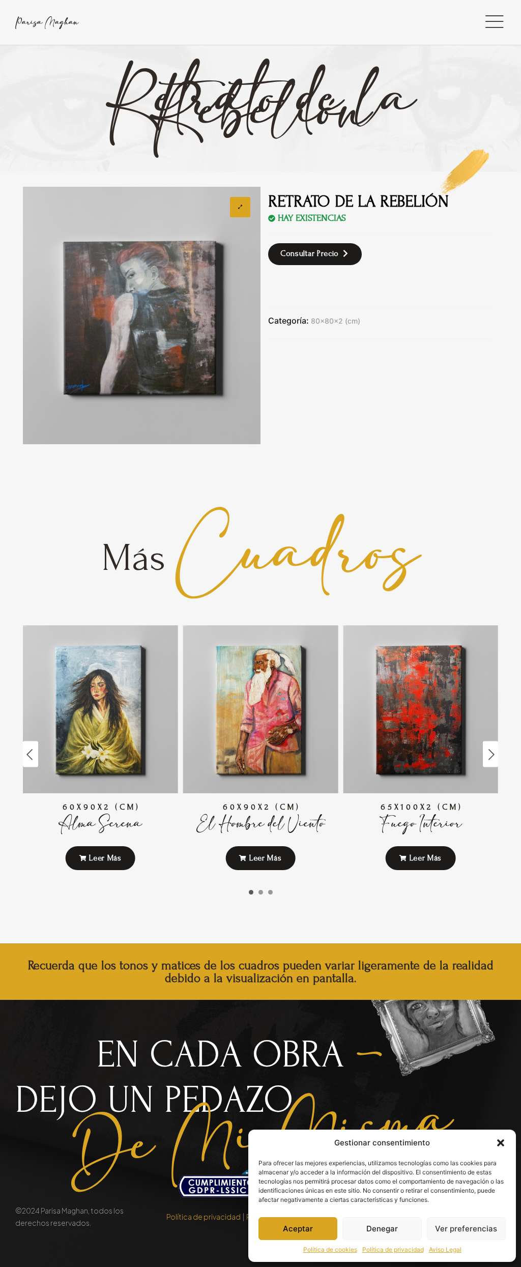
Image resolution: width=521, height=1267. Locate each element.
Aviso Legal (445, 1249)
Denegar (382, 1228)
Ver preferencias (466, 1228)
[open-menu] (494, 22)
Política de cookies (330, 1249)
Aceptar (298, 1228)
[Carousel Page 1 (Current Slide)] (251, 892)
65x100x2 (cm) (422, 807)
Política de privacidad (393, 1249)
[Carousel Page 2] (260, 892)
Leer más (104, 857)
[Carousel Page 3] (270, 892)
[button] (501, 1143)
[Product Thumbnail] (240, 207)
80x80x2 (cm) (335, 320)
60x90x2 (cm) (101, 807)
